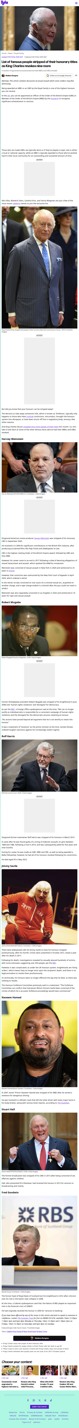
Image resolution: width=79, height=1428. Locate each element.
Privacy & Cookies (34, 1412)
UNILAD (13, 1416)
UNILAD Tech (50, 1416)
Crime (45, 1331)
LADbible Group (51, 1412)
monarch (55, 98)
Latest (57, 1419)
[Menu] (76, 3)
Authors (36, 1422)
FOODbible (63, 1416)
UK (8, 95)
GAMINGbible (36, 1416)
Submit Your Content (39, 1407)
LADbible (64, 1412)
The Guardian (63, 1103)
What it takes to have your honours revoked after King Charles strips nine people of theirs (36, 1349)
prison (12, 570)
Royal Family (19, 53)
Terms (22, 1412)
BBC (13, 709)
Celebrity (10, 1331)
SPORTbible (23, 1416)
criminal (29, 416)
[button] (76, 75)
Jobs (50, 1419)
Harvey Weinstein (41, 538)
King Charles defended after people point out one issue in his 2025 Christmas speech (34, 1351)
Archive (65, 1419)
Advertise (13, 1412)
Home (4, 53)
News (10, 53)
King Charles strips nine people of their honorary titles (23, 1343)
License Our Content (17, 1419)
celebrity (16, 203)
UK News (39, 1331)
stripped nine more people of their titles (40, 426)
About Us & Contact (37, 1419)
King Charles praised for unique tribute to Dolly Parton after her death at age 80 (32, 1346)
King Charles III (18, 1331)
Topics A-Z (26, 1422)
